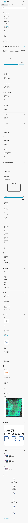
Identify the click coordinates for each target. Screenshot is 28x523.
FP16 (9, 26)
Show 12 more (6, 518)
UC (4, 65)
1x (3, 52)
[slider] (18, 64)
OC (8, 65)
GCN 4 (5, 331)
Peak (4, 26)
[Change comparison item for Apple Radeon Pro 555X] (14, 8)
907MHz (22, 62)
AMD (5, 327)
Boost (6, 65)
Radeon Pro (6, 335)
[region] (14, 407)
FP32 (7, 26)
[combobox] (14, 44)
